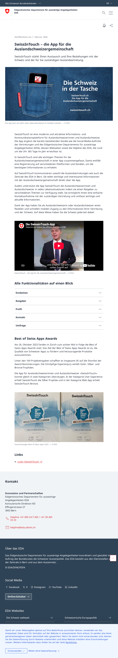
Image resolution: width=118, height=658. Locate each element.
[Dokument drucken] (104, 25)
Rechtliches (71, 642)
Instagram (39, 587)
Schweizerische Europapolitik (81, 617)
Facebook (14, 587)
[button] (113, 558)
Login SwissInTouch (28, 461)
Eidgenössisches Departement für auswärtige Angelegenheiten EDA (46, 11)
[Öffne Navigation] (110, 13)
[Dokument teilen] (111, 25)
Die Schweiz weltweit (17, 617)
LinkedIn (73, 587)
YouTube (56, 587)
